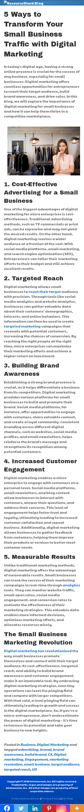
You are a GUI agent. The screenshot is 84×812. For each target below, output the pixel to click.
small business (36, 764)
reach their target (45, 291)
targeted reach (17, 769)
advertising (28, 749)
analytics (71, 584)
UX (34, 769)
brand (45, 749)
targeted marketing (22, 326)
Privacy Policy (50, 798)
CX (50, 754)
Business (27, 744)
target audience (65, 764)
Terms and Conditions (25, 798)
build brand (35, 754)
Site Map (67, 798)
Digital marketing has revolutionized (38, 650)
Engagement (36, 759)
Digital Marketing (53, 744)
